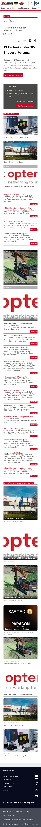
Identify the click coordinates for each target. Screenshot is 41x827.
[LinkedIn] (36, 777)
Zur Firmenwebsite (25, 106)
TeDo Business (8, 783)
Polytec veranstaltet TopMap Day (16, 138)
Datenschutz (18, 811)
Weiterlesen (34, 204)
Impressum (7, 811)
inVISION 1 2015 (12, 94)
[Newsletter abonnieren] (36, 784)
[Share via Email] (24, 40)
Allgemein (12, 20)
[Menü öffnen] (38, 8)
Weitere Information (13, 75)
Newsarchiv (9, 34)
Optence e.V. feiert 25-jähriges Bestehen (19, 186)
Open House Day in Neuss (13, 162)
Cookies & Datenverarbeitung (14, 820)
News (6, 16)
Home (5, 20)
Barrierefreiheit (8, 815)
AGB (27, 811)
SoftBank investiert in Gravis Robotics (17, 208)
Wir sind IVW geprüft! (11, 776)
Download (7, 780)
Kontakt (30, 820)
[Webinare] (36, 796)
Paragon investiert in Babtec (13, 194)
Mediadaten (7, 787)
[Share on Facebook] (35, 40)
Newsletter (31, 3)
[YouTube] (36, 790)
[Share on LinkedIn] (30, 40)
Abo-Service (7, 790)
